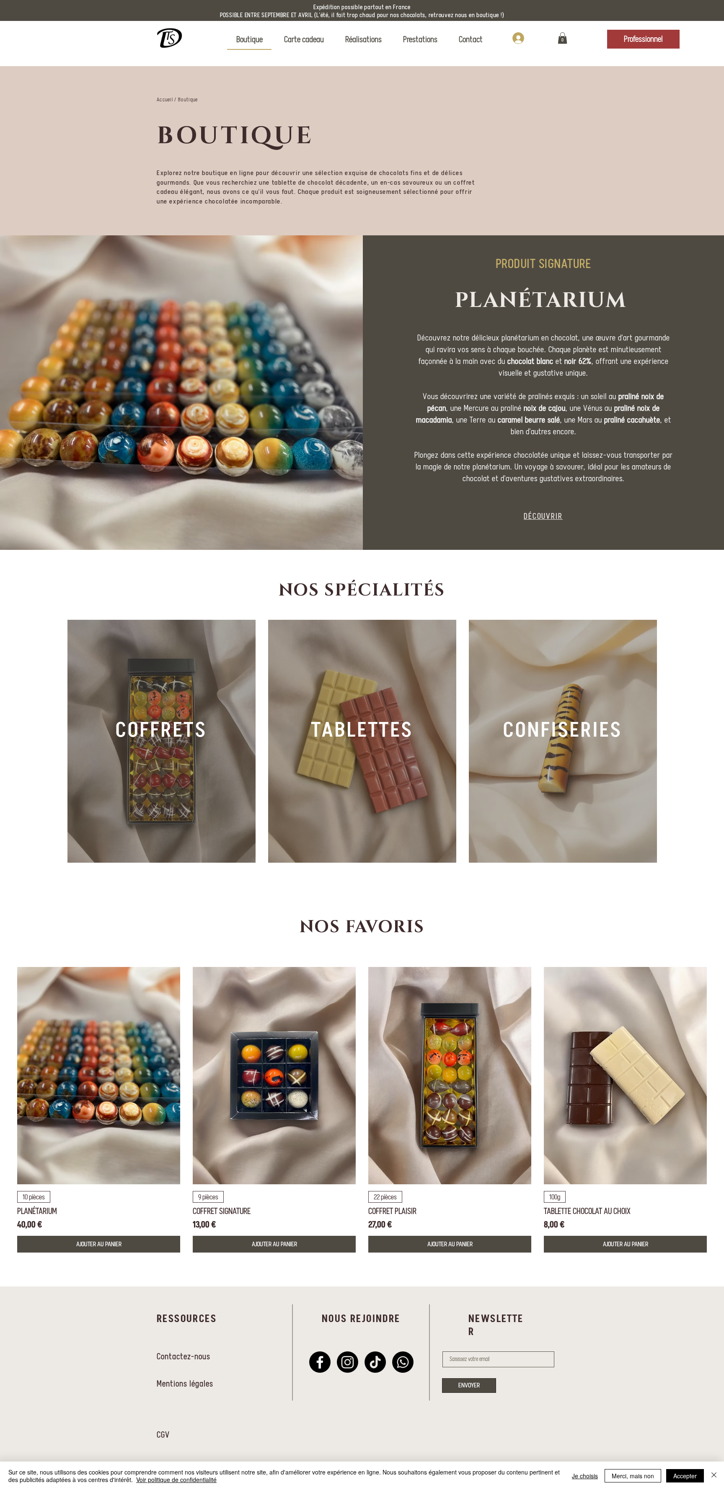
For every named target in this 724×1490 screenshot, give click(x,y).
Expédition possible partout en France (362, 6)
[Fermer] (714, 1475)
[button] (562, 38)
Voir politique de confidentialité (176, 1479)
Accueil (165, 99)
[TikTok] (375, 1362)
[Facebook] (320, 1362)
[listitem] (161, 741)
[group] (362, 1110)
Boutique (188, 99)
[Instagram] (347, 1362)
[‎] (532, 38)
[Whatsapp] (403, 1362)
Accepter (685, 1476)
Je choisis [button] (585, 1476)
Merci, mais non (633, 1476)
